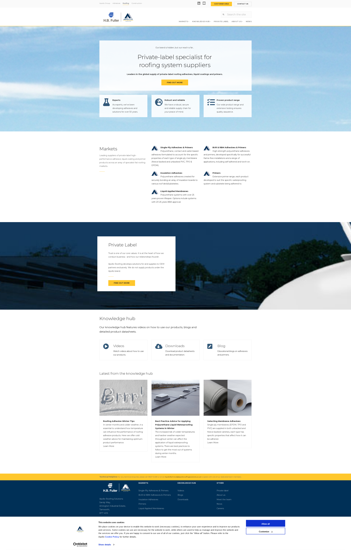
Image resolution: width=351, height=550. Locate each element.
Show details (104, 544)
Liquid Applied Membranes (151, 508)
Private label (221, 21)
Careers (220, 508)
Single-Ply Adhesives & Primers (153, 490)
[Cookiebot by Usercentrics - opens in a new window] (80, 545)
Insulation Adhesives (148, 499)
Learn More (108, 446)
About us (221, 495)
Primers (142, 504)
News (249, 21)
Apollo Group (104, 3)
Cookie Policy (112, 537)
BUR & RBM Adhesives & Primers (154, 495)
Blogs (180, 495)
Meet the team (224, 499)
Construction (136, 3)
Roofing (126, 3)
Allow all (265, 524)
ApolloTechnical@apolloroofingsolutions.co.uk (183, 477)
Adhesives (116, 3)
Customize (264, 531)
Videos (118, 346)
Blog (221, 346)
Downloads (175, 346)
